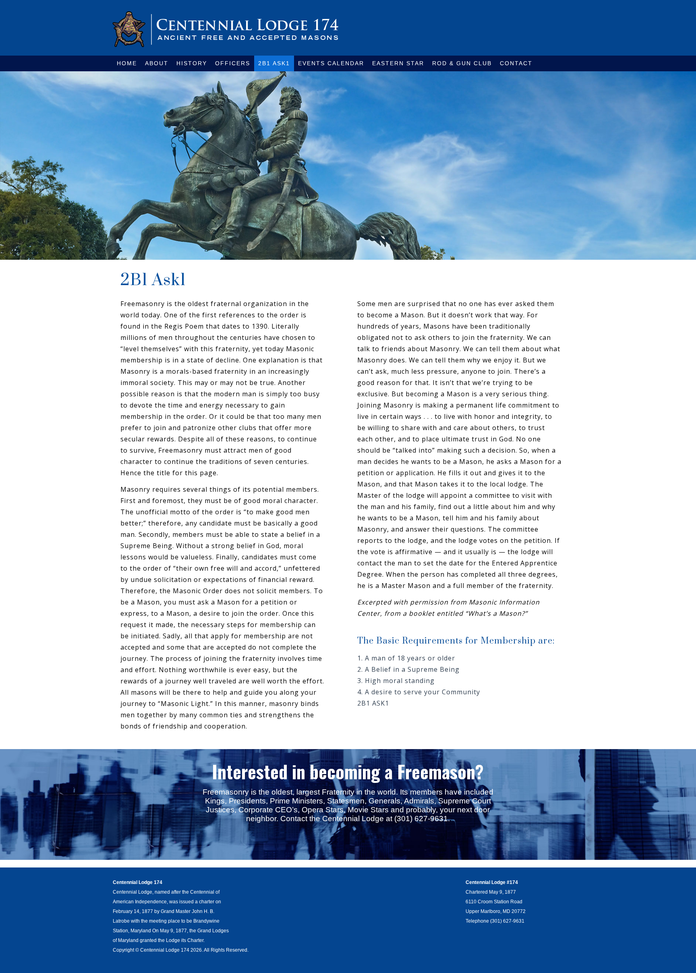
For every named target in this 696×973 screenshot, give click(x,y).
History (191, 63)
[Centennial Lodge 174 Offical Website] (225, 29)
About (156, 63)
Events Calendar (331, 63)
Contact (516, 63)
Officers (232, 63)
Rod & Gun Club (462, 63)
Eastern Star (398, 63)
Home (127, 63)
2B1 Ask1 (274, 63)
